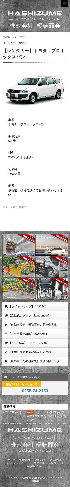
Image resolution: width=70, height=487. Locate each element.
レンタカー (12, 206)
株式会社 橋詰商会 (35, 444)
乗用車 (22, 206)
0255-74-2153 (35, 390)
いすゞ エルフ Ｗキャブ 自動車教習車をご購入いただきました (46, 416)
